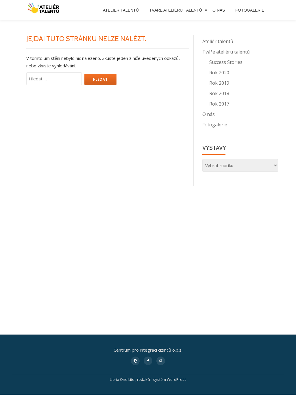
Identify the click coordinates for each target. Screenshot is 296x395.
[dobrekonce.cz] (45, 1)
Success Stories (226, 62)
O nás (218, 10)
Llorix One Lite (122, 379)
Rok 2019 (219, 83)
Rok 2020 (219, 72)
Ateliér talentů (121, 10)
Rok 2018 (219, 93)
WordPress (176, 379)
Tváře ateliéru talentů (175, 10)
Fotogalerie (249, 10)
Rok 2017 (219, 104)
